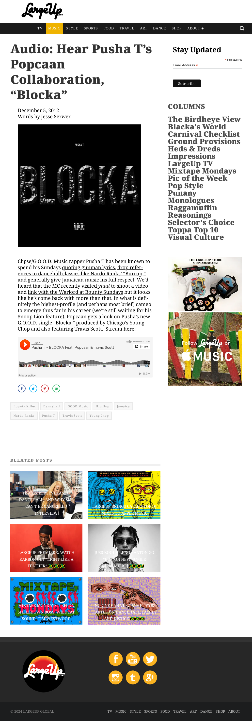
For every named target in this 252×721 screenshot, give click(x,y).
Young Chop (99, 416)
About (193, 28)
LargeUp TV (190, 163)
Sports (91, 28)
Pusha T (48, 416)
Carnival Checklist (204, 134)
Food (109, 28)
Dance (159, 28)
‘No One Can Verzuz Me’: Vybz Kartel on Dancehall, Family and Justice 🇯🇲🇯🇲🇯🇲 (124, 612)
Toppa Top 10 (193, 230)
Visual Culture (196, 237)
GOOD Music (78, 406)
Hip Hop (102, 406)
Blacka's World (197, 126)
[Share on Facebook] (22, 388)
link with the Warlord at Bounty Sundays (75, 292)
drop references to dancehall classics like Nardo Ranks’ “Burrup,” (82, 270)
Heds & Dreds (194, 149)
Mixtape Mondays (202, 171)
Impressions (191, 156)
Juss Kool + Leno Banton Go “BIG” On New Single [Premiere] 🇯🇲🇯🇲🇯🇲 (124, 559)
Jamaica (123, 406)
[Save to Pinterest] (45, 388)
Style (72, 28)
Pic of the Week (197, 178)
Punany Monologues (191, 196)
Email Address (185, 65)
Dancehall (51, 406)
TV (40, 28)
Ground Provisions (204, 141)
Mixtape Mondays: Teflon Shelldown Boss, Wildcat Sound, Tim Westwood (46, 612)
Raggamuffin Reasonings (192, 211)
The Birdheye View (204, 119)
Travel (127, 28)
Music (54, 28)
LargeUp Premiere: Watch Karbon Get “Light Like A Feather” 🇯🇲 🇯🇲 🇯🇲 (46, 559)
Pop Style (186, 185)
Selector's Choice (201, 222)
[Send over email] (56, 388)
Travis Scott (72, 416)
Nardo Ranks (24, 416)
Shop (177, 28)
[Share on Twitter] (33, 388)
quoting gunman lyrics (88, 267)
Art (143, 28)
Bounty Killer (25, 406)
